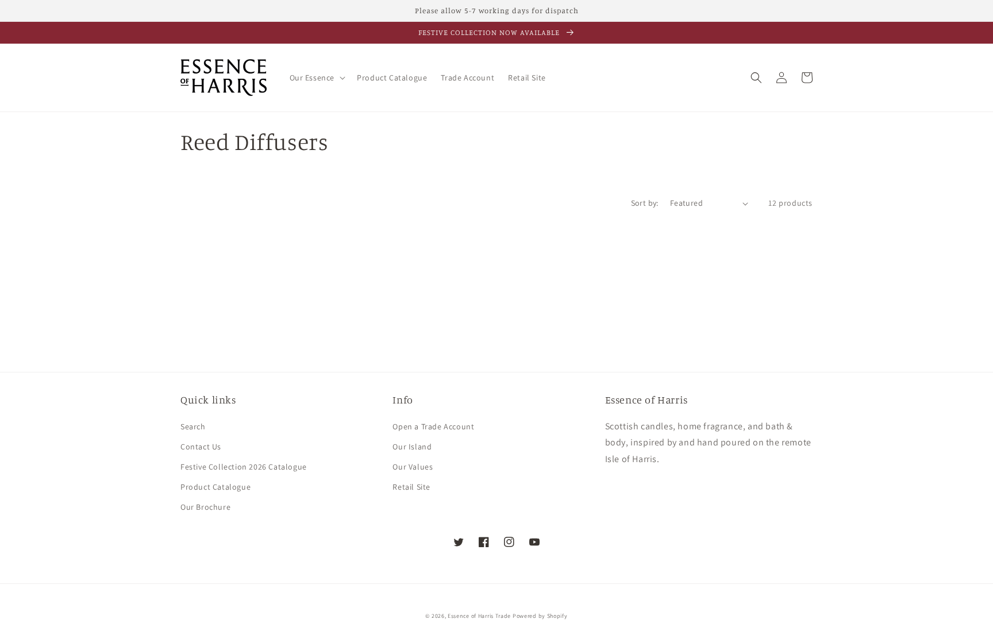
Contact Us (200, 446)
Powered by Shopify (540, 616)
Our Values (412, 467)
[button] (317, 78)
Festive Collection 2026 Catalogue (243, 467)
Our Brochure (205, 507)
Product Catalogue (215, 487)
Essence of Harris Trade (479, 616)
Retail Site (411, 487)
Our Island (412, 446)
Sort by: (645, 203)
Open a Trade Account (433, 426)
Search (193, 426)
